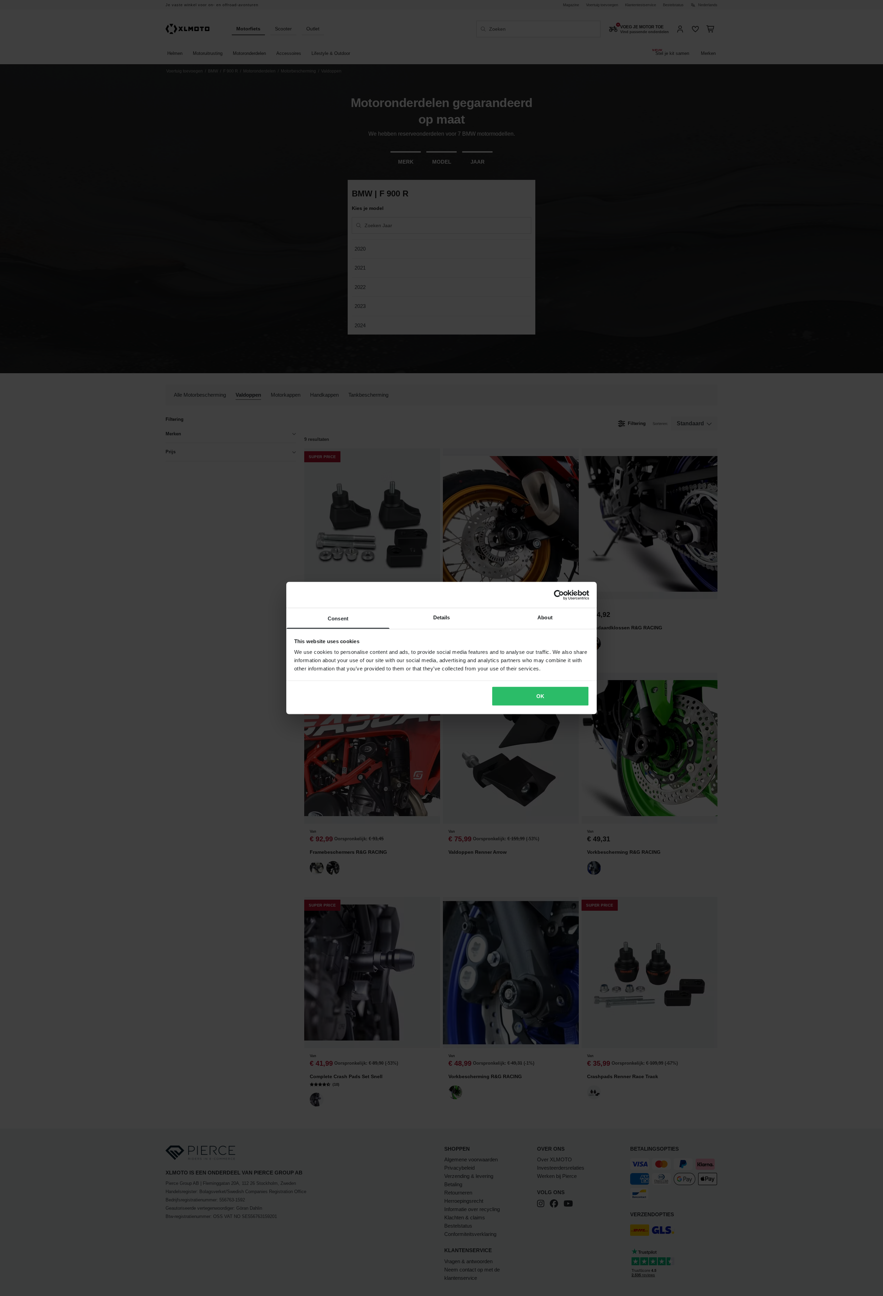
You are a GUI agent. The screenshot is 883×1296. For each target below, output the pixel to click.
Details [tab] (441, 617)
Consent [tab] (338, 618)
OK (540, 696)
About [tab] (545, 617)
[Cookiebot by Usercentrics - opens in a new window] (559, 595)
